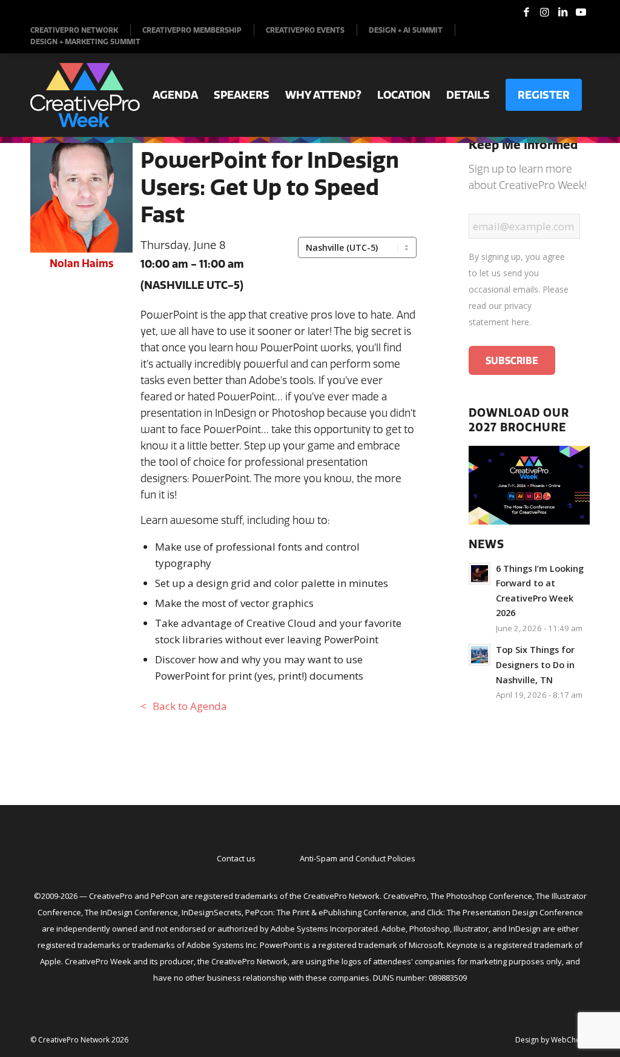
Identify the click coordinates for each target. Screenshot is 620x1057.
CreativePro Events (305, 30)
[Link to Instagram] (544, 12)
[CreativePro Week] (85, 95)
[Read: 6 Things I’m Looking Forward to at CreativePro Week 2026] (479, 574)
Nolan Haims (81, 263)
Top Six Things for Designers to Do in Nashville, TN (535, 664)
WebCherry (570, 1040)
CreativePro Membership (192, 30)
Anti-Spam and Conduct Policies (357, 858)
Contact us (236, 858)
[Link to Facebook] (526, 12)
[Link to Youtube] (581, 12)
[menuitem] (80, 30)
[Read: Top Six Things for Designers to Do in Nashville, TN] (479, 655)
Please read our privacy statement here (519, 305)
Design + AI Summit (406, 30)
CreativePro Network (74, 30)
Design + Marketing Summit (85, 41)
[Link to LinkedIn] (562, 12)
